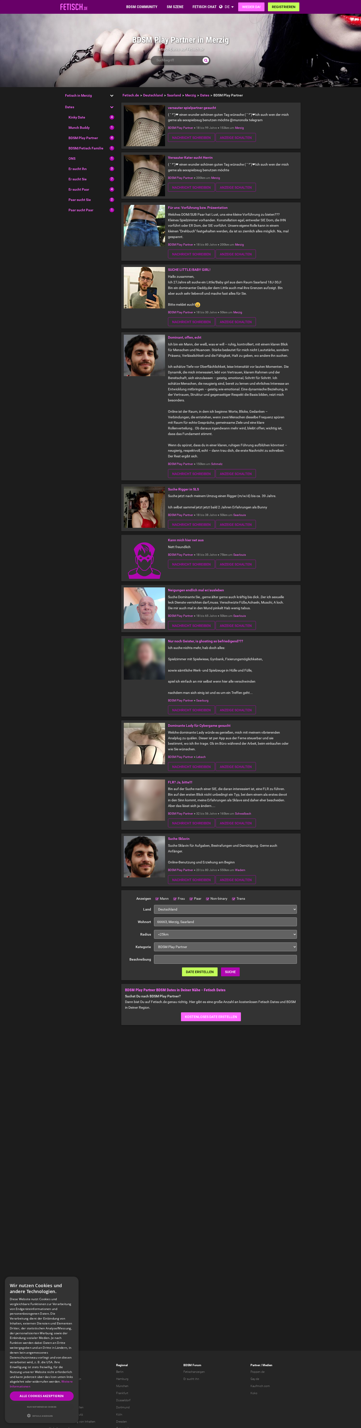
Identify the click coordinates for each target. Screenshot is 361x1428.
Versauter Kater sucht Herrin (190, 157)
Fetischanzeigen (194, 1372)
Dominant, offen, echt (184, 337)
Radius (145, 934)
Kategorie (143, 947)
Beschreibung (140, 959)
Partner (255, 1365)
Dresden (121, 1421)
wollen (79, 1407)
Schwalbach (243, 813)
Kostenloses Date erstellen (211, 1017)
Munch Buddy (79, 128)
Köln (119, 1414)
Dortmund (123, 1407)
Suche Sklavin (179, 839)
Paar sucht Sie (80, 200)
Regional (122, 1365)
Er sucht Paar (79, 189)
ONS (72, 158)
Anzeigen (143, 898)
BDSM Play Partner (83, 138)
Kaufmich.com (260, 1386)
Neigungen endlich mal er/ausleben (196, 590)
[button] (42, 1415)
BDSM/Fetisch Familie (86, 148)
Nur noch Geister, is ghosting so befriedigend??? (205, 641)
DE (227, 6)
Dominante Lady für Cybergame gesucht (199, 725)
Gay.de (254, 1379)
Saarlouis (239, 515)
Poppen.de (257, 1372)
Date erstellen (200, 972)
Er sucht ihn (191, 1379)
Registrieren (283, 7)
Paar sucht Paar (81, 210)
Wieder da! (251, 7)
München (122, 1386)
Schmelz (216, 464)
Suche (230, 972)
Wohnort (144, 922)
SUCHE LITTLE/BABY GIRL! (189, 270)
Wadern (240, 870)
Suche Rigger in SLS (183, 489)
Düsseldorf (123, 1400)
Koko (253, 1393)
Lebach (201, 757)
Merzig (239, 128)
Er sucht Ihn (78, 169)
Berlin (120, 1372)
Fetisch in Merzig (78, 95)
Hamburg (122, 1379)
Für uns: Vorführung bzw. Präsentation (198, 208)
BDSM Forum (192, 1365)
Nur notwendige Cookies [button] (41, 1406)
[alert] (42, 1350)
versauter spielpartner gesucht (192, 108)
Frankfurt (122, 1393)
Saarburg (202, 700)
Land (147, 909)
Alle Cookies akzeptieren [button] (42, 1396)
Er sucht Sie (78, 179)
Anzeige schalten (236, 138)
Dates (69, 107)
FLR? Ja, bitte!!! (180, 782)
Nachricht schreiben (191, 138)
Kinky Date (77, 117)
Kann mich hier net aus (186, 540)
